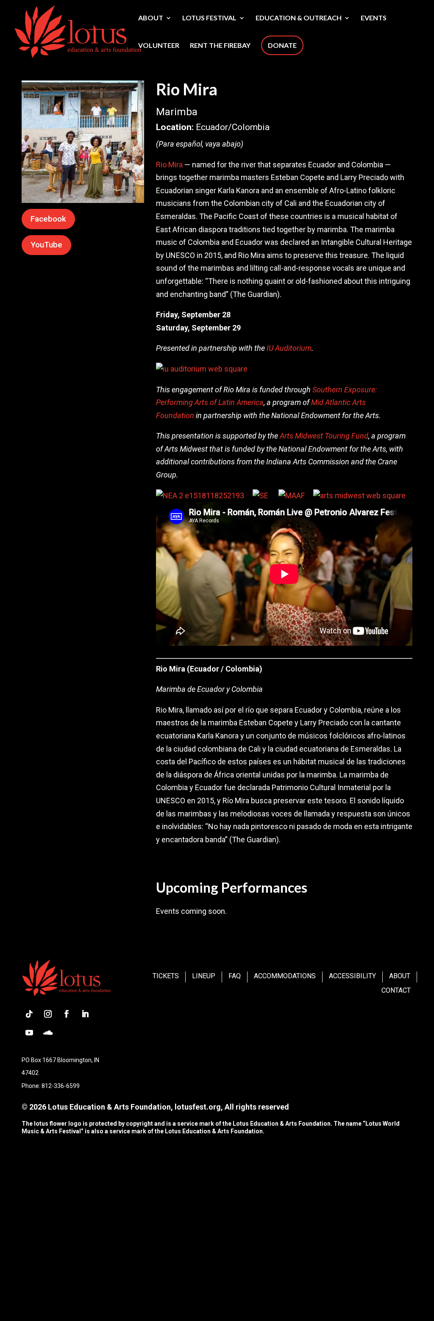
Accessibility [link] (352, 976)
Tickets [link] (166, 976)
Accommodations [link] (285, 976)
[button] (29, 1013)
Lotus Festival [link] (209, 18)
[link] (77, 30)
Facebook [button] (48, 219)
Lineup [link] (203, 976)
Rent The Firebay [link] (220, 45)
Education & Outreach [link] (299, 18)
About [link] (150, 18)
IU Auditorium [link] (289, 348)
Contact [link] (396, 990)
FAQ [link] (234, 976)
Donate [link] (282, 45)
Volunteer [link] (158, 45)
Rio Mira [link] (169, 164)
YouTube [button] (46, 245)
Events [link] (374, 18)
